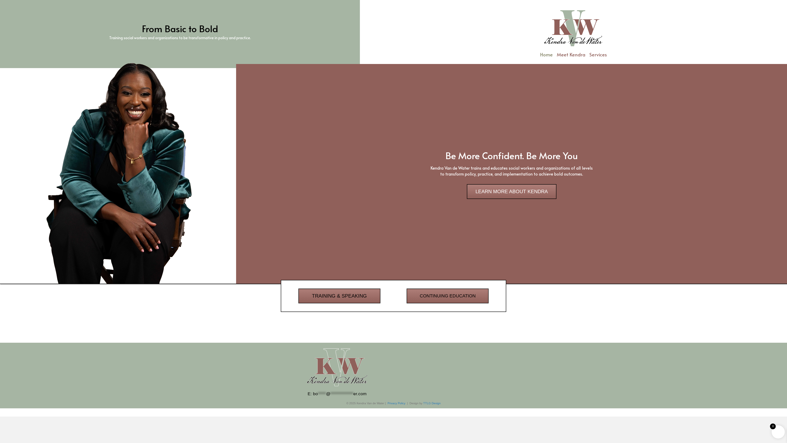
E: (337, 393)
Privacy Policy (396, 403)
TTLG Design (432, 403)
